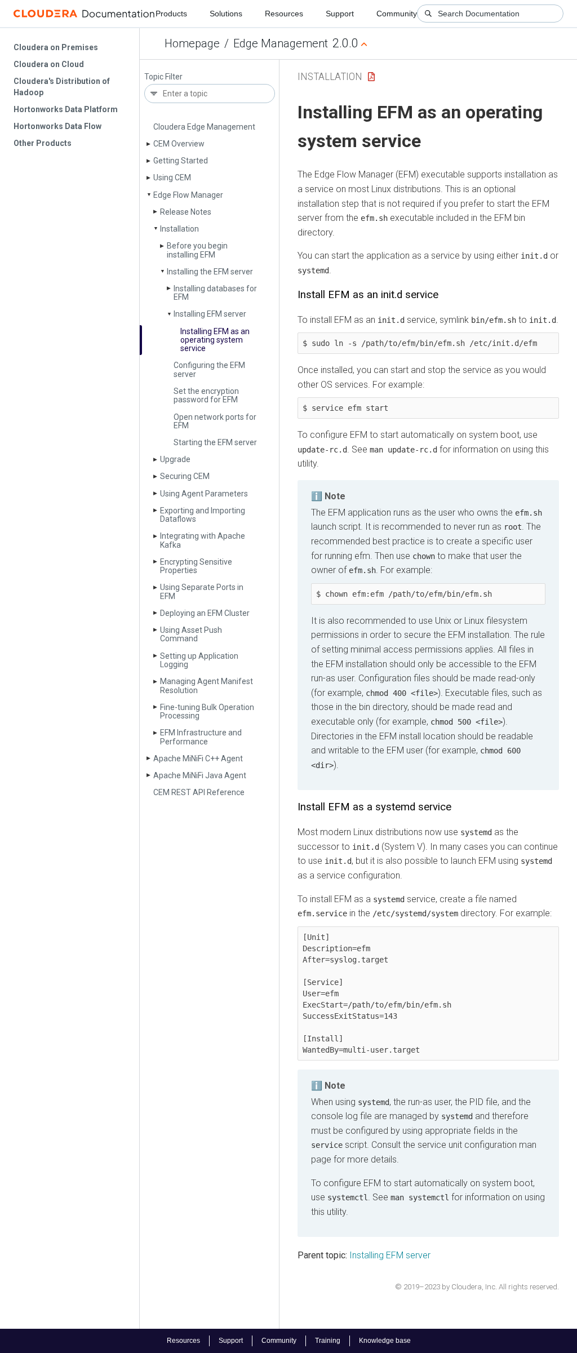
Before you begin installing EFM (197, 250)
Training (327, 1341)
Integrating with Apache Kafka (202, 540)
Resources (284, 13)
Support (340, 13)
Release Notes (185, 211)
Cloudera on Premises (56, 47)
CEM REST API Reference (199, 792)
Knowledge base (385, 1341)
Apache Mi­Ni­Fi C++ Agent (198, 758)
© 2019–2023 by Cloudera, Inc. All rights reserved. (477, 1287)
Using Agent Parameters (204, 493)
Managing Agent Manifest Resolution (206, 685)
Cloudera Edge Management (204, 126)
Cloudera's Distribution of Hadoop (62, 87)
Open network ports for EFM (215, 421)
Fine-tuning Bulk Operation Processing (207, 711)
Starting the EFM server (215, 442)
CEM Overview (179, 143)
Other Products (43, 143)
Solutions (226, 13)
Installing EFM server (210, 313)
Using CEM (172, 177)
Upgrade (175, 459)
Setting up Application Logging (199, 660)
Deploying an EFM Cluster (205, 613)
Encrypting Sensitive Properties (196, 566)
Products (171, 13)
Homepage (192, 43)
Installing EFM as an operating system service (215, 340)
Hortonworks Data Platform (66, 109)
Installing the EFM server (210, 271)
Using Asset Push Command (191, 634)
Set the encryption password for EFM (206, 395)
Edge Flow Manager (188, 194)
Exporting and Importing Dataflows (202, 515)
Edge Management (280, 43)
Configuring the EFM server (209, 369)
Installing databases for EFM (215, 292)
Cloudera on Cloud (49, 64)
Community (396, 13)
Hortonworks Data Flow (57, 126)
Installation (179, 228)
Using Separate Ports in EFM (201, 591)
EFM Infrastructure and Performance (201, 737)
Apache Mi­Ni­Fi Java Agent (199, 775)
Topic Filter (163, 77)
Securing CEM (185, 476)
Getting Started (180, 160)
